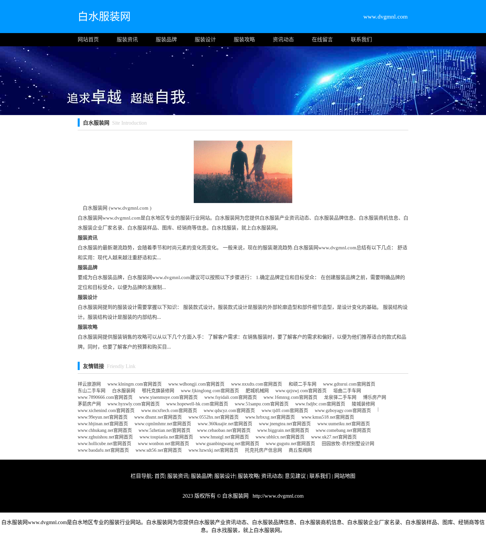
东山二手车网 (91, 390)
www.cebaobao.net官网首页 (224, 430)
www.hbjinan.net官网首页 (103, 423)
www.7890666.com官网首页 (105, 397)
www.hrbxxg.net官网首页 (270, 417)
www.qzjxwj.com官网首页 (301, 390)
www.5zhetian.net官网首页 (164, 430)
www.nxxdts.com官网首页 (256, 384)
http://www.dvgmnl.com (277, 496)
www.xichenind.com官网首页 (106, 410)
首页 (159, 476)
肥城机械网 (257, 390)
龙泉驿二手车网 (340, 397)
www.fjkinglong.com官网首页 (210, 390)
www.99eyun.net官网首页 (103, 417)
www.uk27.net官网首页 (334, 437)
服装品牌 (166, 39)
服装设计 (205, 39)
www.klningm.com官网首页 (134, 384)
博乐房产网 (374, 397)
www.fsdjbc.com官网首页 (320, 403)
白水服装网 (123, 390)
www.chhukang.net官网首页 (105, 430)
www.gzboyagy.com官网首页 (343, 410)
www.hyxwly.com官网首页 (133, 403)
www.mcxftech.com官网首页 (169, 410)
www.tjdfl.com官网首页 (285, 410)
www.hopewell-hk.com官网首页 (197, 403)
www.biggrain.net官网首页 (283, 430)
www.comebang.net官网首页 (343, 430)
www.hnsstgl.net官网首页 (224, 437)
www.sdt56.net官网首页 (159, 450)
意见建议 (295, 476)
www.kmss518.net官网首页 (328, 417)
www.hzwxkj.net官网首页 (213, 450)
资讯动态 (283, 39)
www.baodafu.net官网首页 (103, 450)
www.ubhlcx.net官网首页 (280, 437)
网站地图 (344, 476)
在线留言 (322, 39)
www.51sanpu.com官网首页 (262, 403)
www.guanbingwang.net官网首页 (227, 443)
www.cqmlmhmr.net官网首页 (163, 423)
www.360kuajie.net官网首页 (225, 423)
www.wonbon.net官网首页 (163, 443)
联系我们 (361, 39)
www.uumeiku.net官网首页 (343, 423)
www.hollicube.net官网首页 (104, 443)
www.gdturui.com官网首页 (349, 384)
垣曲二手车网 (347, 390)
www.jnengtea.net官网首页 (285, 423)
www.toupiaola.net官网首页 (166, 437)
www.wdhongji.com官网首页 (196, 384)
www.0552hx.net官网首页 (213, 417)
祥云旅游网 (89, 384)
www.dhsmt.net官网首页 (158, 417)
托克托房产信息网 (263, 450)
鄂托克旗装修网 (158, 390)
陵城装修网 (363, 403)
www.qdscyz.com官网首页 (229, 410)
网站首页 (88, 39)
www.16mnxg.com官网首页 (290, 397)
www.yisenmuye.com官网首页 (168, 397)
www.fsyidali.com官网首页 (230, 397)
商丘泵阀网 (300, 450)
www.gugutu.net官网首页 (290, 443)
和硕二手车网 (302, 384)
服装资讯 (127, 39)
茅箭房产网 (89, 403)
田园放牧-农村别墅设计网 (348, 443)
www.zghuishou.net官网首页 (105, 437)
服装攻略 (244, 39)
